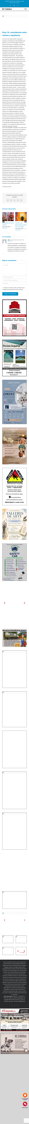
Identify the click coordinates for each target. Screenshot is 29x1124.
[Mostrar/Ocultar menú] (25, 9)
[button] (3, 221)
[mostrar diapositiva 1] (20, 952)
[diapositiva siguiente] (24, 402)
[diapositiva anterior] (4, 402)
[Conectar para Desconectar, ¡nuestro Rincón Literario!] (21, 213)
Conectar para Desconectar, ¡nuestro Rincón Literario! (21, 224)
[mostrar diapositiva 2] (21, 952)
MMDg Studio (22, 1001)
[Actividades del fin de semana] (8, 213)
